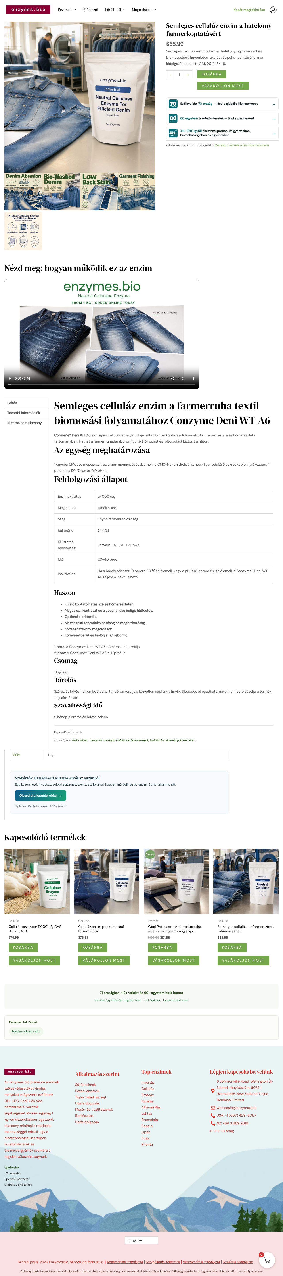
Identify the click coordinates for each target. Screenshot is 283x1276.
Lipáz (146, 1132)
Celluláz (220, 145)
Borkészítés (84, 1115)
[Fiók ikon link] (273, 9)
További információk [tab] (23, 413)
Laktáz (147, 1113)
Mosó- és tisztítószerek (94, 1109)
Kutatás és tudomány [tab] (24, 422)
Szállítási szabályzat (238, 1262)
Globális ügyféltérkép (18, 1185)
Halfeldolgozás (87, 1122)
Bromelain (150, 1119)
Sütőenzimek (85, 1084)
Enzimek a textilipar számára (248, 145)
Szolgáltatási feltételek (163, 1262)
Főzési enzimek (87, 1091)
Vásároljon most (223, 85)
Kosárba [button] (23, 947)
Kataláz (147, 1101)
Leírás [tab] (12, 403)
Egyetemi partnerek (176, 1000)
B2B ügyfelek (152, 1000)
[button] (73, 10)
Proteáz (148, 1095)
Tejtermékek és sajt (90, 1097)
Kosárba (212, 74)
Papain (147, 1126)
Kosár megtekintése (249, 10)
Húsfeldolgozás (87, 1103)
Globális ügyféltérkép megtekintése (117, 1000)
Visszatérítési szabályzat (201, 1262)
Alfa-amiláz (151, 1107)
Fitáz (145, 1138)
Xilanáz (147, 1144)
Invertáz (148, 1082)
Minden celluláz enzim (26, 1031)
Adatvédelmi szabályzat (125, 1262)
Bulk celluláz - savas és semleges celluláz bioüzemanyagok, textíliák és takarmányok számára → (134, 740)
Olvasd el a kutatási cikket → (40, 796)
